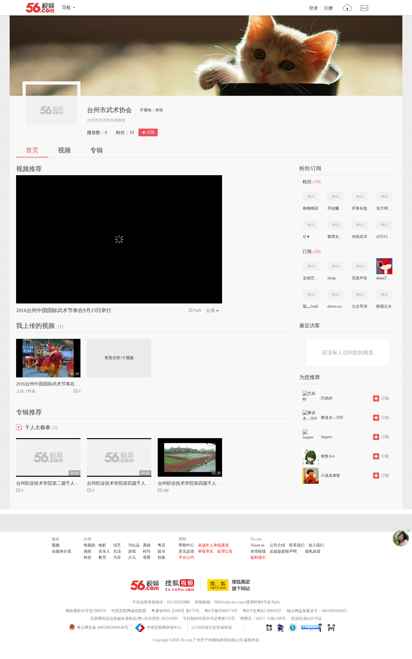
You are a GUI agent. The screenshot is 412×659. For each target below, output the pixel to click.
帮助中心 (186, 545)
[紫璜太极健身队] (335, 225)
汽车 (117, 557)
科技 (87, 557)
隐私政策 (313, 551)
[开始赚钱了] (335, 196)
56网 (144, 585)
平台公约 (186, 557)
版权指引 (258, 557)
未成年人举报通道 (213, 545)
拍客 (161, 557)
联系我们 (296, 545)
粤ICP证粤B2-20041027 (262, 611)
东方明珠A (384, 208)
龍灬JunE (310, 306)
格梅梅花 (310, 208)
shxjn (331, 278)
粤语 (161, 545)
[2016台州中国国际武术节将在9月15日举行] (48, 341)
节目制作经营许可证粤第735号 (209, 618)
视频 (64, 150)
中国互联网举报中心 (164, 627)
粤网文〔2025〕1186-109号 (263, 618)
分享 (210, 310)
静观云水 (384, 306)
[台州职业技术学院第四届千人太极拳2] (119, 441)
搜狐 (229, 585)
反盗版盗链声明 (283, 551)
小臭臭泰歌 (330, 475)
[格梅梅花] (311, 196)
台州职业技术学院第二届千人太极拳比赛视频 (61, 483)
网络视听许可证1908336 (86, 611)
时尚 (147, 551)
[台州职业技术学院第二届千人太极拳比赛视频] (48, 441)
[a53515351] (384, 225)
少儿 (132, 557)
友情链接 (258, 551)
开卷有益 (359, 208)
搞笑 (87, 551)
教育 (102, 557)
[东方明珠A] (384, 196)
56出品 (134, 545)
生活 (117, 551)
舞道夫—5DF (332, 417)
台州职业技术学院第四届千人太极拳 (194, 483)
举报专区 (205, 551)
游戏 (132, 551)
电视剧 (89, 545)
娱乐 (161, 551)
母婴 (147, 557)
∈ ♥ (306, 236)
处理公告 (225, 551)
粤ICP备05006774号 (221, 611)
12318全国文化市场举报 (211, 627)
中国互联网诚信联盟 (128, 611)
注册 (328, 8)
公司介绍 (277, 545)
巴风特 (326, 398)
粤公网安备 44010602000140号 (102, 627)
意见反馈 (186, 551)
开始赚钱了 (335, 208)
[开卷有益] (360, 196)
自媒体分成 (61, 551)
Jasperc (326, 437)
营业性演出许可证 (306, 618)
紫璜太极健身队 (335, 236)
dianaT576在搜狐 (384, 278)
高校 (147, 545)
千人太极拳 (38, 427)
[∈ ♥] (311, 225)
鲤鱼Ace (328, 456)
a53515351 (384, 236)
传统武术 (359, 236)
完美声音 (359, 278)
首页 (32, 150)
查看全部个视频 (119, 358)
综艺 (117, 545)
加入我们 (316, 545)
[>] (347, 8)
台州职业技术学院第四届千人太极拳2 (124, 483)
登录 (313, 8)
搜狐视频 (183, 585)
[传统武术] (360, 225)
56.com (40, 9)
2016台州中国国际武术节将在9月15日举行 (63, 310)
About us (257, 545)
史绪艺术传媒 (310, 278)
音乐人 (104, 551)
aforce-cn (334, 306)
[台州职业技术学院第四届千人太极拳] (190, 441)
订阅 (150, 132)
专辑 (96, 150)
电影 (102, 545)
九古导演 (359, 306)
